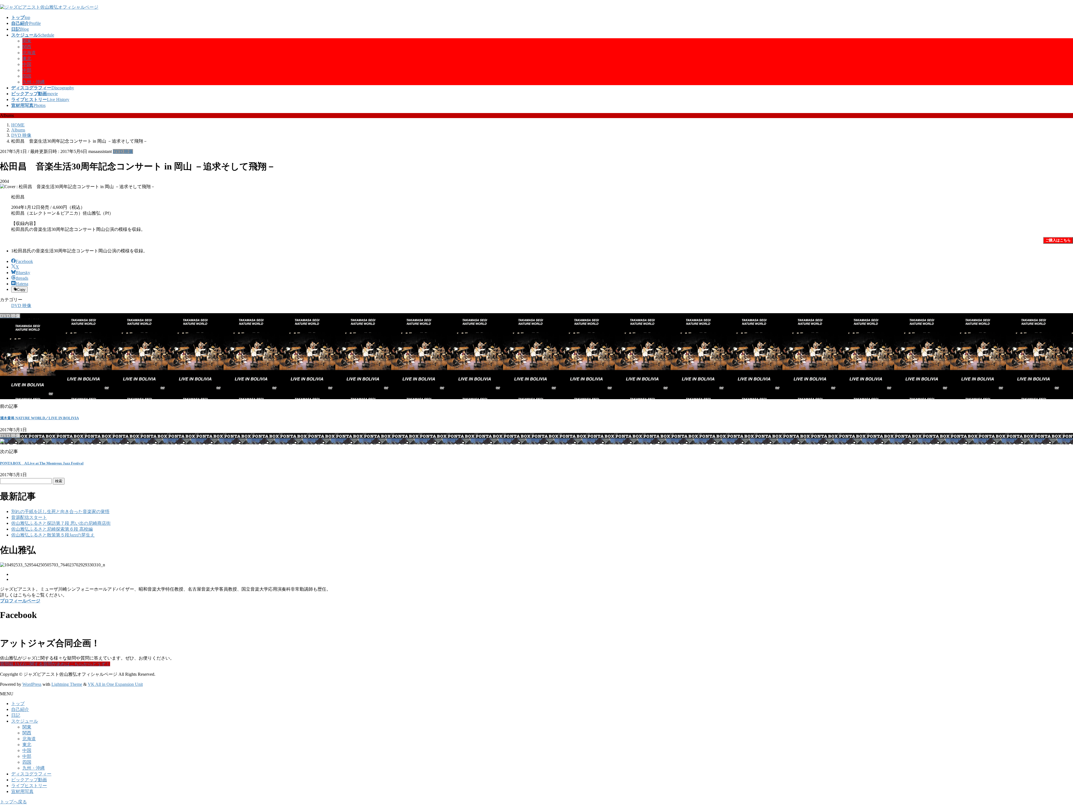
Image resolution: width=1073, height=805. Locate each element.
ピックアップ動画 (29, 779)
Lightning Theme (66, 684)
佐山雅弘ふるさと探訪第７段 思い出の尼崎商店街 (61, 523)
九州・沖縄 (33, 82)
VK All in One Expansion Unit (115, 684)
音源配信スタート (29, 517)
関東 (26, 41)
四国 (26, 76)
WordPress (31, 684)
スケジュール (24, 721)
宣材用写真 (22, 791)
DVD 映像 (123, 151)
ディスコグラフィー (31, 774)
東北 (26, 58)
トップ (18, 703)
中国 (26, 64)
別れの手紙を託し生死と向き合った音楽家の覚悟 (60, 511)
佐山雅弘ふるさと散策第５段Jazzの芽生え (53, 535)
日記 (15, 715)
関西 (26, 46)
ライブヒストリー (29, 785)
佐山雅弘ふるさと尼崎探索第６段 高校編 (52, 529)
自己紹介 (20, 709)
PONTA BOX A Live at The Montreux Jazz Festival (42, 463)
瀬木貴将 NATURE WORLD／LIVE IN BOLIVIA (39, 418)
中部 (26, 70)
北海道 (29, 52)
